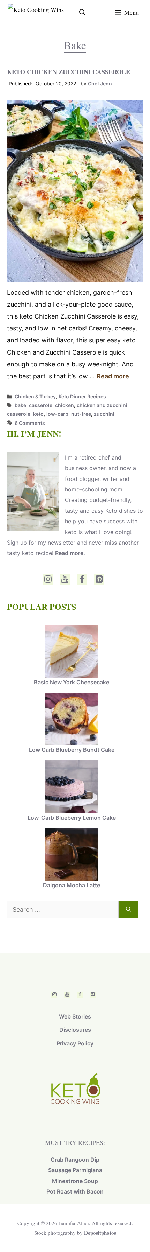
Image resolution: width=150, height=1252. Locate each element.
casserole (40, 405)
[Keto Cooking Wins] (36, 12)
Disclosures (75, 1029)
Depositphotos (100, 1233)
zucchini (104, 414)
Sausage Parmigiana (75, 1170)
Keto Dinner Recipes (82, 396)
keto (38, 414)
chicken (64, 405)
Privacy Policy (75, 1043)
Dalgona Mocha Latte (71, 885)
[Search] (128, 909)
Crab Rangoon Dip (75, 1159)
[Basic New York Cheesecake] (71, 652)
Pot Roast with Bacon (75, 1191)
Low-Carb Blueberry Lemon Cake (72, 817)
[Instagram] (48, 579)
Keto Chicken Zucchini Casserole (68, 71)
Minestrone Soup (75, 1180)
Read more (113, 376)
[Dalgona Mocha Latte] (71, 855)
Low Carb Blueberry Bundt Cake (71, 749)
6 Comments (30, 423)
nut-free (81, 414)
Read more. (70, 553)
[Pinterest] (99, 579)
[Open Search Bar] (82, 12)
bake (20, 405)
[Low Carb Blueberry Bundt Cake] (71, 720)
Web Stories (75, 1016)
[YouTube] (65, 579)
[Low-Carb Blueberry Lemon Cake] (71, 787)
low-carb (57, 414)
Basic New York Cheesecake (71, 682)
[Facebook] (82, 579)
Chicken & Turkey (35, 396)
